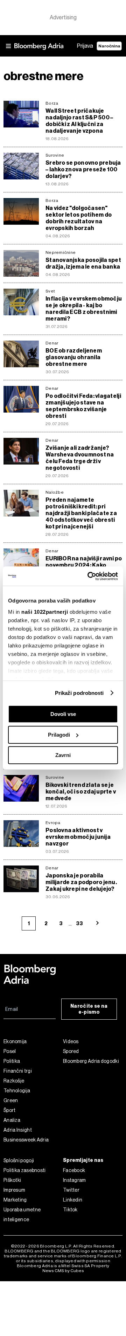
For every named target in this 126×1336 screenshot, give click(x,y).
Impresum (14, 1190)
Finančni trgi (18, 1071)
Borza (52, 103)
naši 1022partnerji (44, 612)
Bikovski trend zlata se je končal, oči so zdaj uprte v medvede (81, 792)
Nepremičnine (61, 252)
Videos (71, 1041)
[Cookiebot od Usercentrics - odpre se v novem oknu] (89, 576)
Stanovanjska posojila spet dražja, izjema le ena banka (83, 263)
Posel (10, 1051)
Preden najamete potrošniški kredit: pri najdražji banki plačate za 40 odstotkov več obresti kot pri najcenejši (81, 513)
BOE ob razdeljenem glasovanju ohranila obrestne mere (74, 357)
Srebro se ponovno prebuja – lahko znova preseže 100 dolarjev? (83, 169)
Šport (10, 1110)
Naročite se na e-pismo (88, 1009)
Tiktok (70, 1209)
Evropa (53, 822)
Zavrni (63, 755)
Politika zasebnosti (25, 1170)
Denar (52, 343)
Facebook (74, 1170)
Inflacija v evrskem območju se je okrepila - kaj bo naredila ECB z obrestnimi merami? (84, 308)
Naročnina (109, 46)
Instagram (74, 1180)
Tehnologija (17, 1090)
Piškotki (12, 1180)
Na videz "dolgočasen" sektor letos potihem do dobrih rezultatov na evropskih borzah (79, 218)
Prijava (85, 45)
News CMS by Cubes (63, 1270)
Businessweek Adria (26, 1140)
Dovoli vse (63, 714)
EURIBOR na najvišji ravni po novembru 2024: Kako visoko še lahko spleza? (84, 565)
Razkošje (14, 1081)
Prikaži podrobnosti (79, 693)
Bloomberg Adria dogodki (91, 1061)
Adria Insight (18, 1130)
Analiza (12, 1120)
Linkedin (72, 1200)
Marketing (15, 1200)
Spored (71, 1051)
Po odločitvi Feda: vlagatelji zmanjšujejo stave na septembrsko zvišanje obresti (83, 406)
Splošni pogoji (19, 1160)
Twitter (71, 1190)
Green (11, 1100)
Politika (12, 1061)
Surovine (55, 155)
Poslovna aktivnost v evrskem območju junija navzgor (78, 837)
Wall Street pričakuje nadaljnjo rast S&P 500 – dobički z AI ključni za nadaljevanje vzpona (79, 120)
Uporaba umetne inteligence (22, 1214)
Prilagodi (59, 735)
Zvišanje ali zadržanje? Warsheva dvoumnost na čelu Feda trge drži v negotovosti (80, 458)
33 (79, 924)
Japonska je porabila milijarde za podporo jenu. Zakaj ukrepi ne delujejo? (81, 882)
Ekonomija (15, 1041)
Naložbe (55, 492)
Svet (50, 291)
